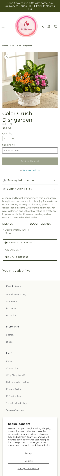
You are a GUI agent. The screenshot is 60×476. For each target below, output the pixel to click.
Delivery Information (17, 382)
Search (10, 334)
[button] (42, 26)
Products (11, 308)
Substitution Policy (16, 403)
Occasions (11, 301)
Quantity (7, 133)
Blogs (9, 341)
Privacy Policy (42, 445)
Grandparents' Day (16, 294)
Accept (28, 453)
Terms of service (15, 410)
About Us (11, 315)
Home (5, 46)
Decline (28, 460)
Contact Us (12, 368)
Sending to (13, 145)
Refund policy (13, 396)
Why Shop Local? (15, 375)
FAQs (9, 361)
